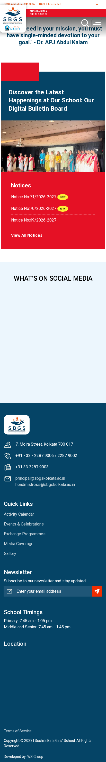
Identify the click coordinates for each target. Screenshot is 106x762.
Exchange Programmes (25, 533)
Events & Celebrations (24, 524)
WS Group (35, 757)
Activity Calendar (19, 514)
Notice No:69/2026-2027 (33, 220)
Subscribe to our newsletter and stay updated (45, 580)
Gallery (10, 553)
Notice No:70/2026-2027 (33, 208)
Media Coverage (18, 543)
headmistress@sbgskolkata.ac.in (45, 484)
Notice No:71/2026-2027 (33, 196)
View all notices (26, 235)
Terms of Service (18, 731)
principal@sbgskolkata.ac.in (40, 478)
